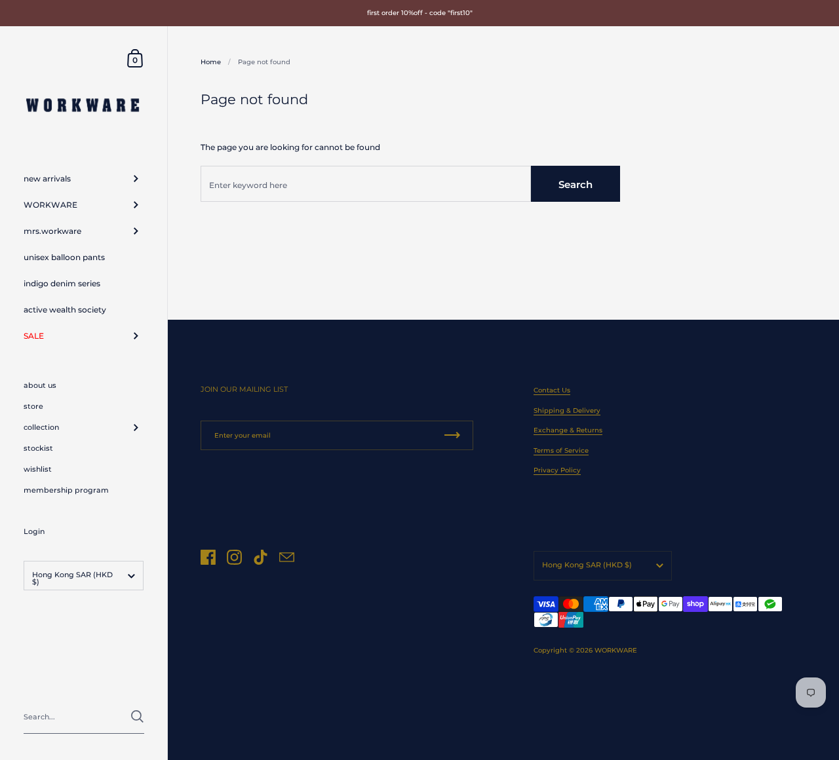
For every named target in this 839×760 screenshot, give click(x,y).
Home (211, 62)
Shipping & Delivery (567, 410)
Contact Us (552, 390)
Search (575, 184)
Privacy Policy (557, 470)
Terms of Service (561, 450)
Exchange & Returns (568, 430)
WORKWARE (616, 650)
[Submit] (137, 716)
